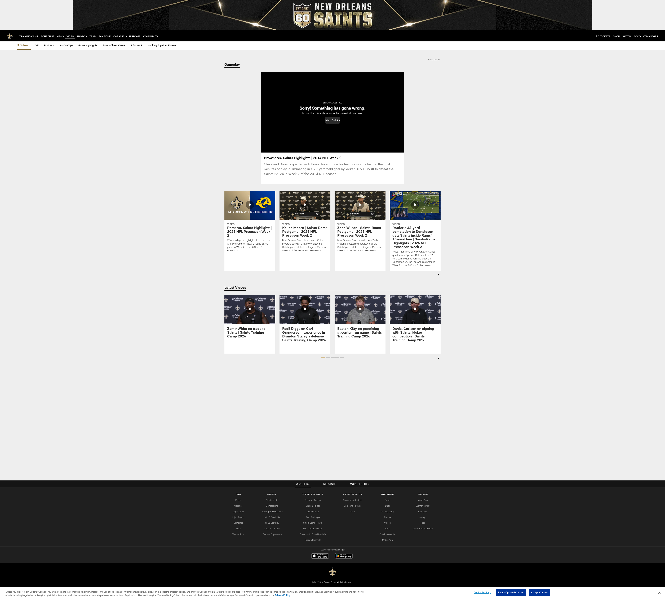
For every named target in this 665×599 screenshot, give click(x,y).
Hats (423, 523)
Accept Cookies (539, 592)
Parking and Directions (272, 511)
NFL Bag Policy (272, 523)
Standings (238, 523)
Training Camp (387, 511)
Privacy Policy (282, 595)
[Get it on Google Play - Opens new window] (343, 557)
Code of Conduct (272, 528)
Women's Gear (422, 506)
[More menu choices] (162, 36)
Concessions (272, 506)
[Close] (659, 592)
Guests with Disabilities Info (313, 534)
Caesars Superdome (272, 534)
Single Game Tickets (312, 523)
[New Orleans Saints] (332, 572)
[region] (332, 593)
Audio (387, 528)
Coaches (238, 506)
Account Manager (313, 500)
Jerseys (422, 517)
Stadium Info (272, 500)
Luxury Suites (313, 511)
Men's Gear (423, 500)
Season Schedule (313, 540)
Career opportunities (352, 500)
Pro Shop (423, 494)
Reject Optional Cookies (511, 592)
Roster (238, 500)
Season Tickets (313, 506)
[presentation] (439, 275)
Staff (352, 511)
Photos (387, 517)
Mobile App (387, 540)
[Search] (597, 36)
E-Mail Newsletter (387, 534)
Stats (238, 528)
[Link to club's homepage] (10, 36)
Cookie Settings (482, 592)
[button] (332, 120)
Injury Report (238, 517)
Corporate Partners (352, 506)
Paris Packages (313, 517)
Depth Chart (238, 511)
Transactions (238, 534)
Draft (387, 506)
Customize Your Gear (423, 528)
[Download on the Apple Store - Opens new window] (320, 556)
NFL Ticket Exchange (312, 528)
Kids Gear (422, 511)
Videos (387, 523)
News (387, 500)
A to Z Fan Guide (272, 517)
